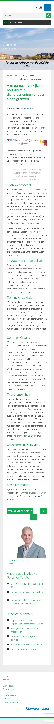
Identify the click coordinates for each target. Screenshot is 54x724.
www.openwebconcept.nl (32, 493)
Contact (6, 699)
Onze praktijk (8, 689)
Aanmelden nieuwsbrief (18, 22)
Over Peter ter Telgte (17, 560)
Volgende (43, 511)
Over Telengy (8, 686)
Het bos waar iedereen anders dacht (26, 645)
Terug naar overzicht (20, 511)
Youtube (41, 8)
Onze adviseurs (9, 695)
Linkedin (36, 8)
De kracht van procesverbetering (25, 649)
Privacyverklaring (10, 702)
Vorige (33, 517)
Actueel (17, 75)
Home (9, 75)
